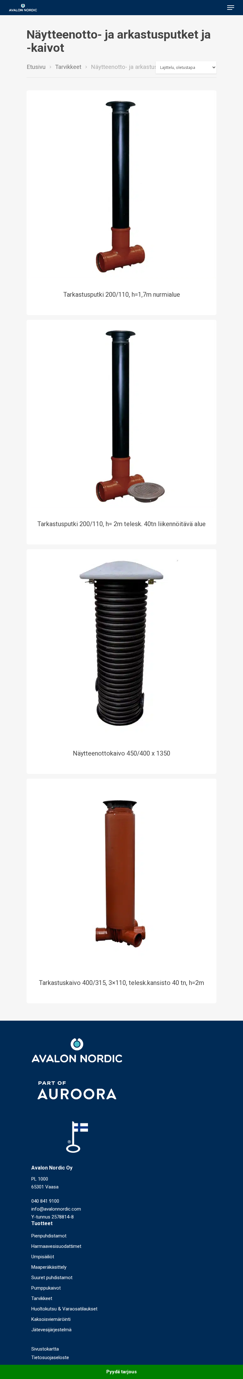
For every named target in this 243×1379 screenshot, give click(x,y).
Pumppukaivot (46, 1288)
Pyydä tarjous (121, 1372)
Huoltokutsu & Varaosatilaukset (64, 1309)
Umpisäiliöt (42, 1257)
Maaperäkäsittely (48, 1267)
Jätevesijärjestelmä (51, 1330)
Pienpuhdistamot (48, 1236)
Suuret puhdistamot (51, 1277)
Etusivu (36, 67)
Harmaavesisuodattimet (56, 1246)
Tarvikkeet (68, 67)
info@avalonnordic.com (56, 1209)
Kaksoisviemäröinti (51, 1319)
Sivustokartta (45, 1349)
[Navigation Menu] (230, 7)
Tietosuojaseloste (50, 1357)
